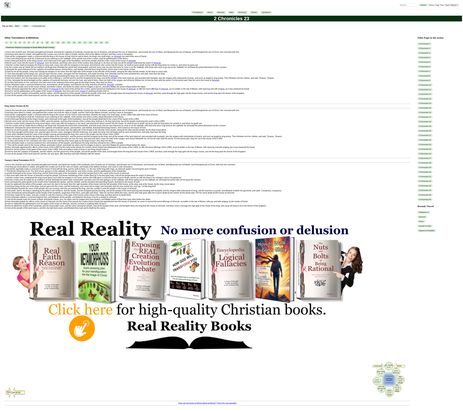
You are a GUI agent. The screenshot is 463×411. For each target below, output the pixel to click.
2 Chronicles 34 (425, 190)
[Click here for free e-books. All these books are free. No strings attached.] (187, 358)
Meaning (221, 12)
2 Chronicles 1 (424, 44)
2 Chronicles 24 (425, 144)
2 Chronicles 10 (425, 85)
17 (85, 43)
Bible (231, 12)
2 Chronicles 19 (425, 126)
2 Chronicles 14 (425, 103)
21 (107, 43)
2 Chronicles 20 (425, 131)
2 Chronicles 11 (425, 90)
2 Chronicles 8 (424, 76)
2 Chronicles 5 (424, 62)
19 (96, 43)
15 (74, 43)
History (254, 12)
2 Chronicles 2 (424, 48)
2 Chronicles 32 (425, 181)
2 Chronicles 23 (38, 26)
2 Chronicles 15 (425, 108)
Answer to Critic (425, 226)
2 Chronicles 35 (425, 195)
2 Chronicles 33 (425, 186)
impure (83, 91)
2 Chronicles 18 (425, 122)
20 (101, 43)
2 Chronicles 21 (425, 135)
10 (47, 43)
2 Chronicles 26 (425, 154)
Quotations (266, 12)
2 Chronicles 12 (425, 94)
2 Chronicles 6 (424, 67)
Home (210, 12)
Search (423, 5)
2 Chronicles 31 (425, 177)
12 (58, 43)
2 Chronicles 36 (425, 199)
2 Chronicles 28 (425, 163)
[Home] (7, 5)
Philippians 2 (424, 212)
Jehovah (117, 56)
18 (90, 43)
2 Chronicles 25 (425, 149)
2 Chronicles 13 (425, 99)
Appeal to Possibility (426, 231)
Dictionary (242, 12)
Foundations (197, 12)
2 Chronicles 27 (425, 158)
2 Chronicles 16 (425, 112)
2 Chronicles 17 (425, 117)
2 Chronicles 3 (424, 53)
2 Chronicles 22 (425, 140)
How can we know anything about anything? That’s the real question (207, 403)
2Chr (26, 26)
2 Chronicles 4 (424, 57)
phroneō (422, 217)
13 (63, 43)
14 (69, 43)
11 (52, 43)
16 (80, 43)
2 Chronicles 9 (424, 80)
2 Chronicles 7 (424, 71)
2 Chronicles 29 (425, 167)
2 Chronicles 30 (425, 172)
